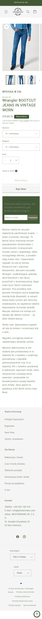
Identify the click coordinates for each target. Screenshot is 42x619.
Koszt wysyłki (24, 121)
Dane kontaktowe (29, 605)
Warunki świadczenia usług (22, 601)
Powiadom (32, 217)
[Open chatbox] (37, 614)
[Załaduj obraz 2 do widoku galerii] (21, 80)
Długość (5, 141)
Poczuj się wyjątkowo (14, 483)
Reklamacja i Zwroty (14, 457)
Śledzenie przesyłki (13, 470)
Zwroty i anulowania (14, 439)
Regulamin (9, 426)
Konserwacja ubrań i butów (17, 477)
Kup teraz (21, 189)
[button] (6, 11)
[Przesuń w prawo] (39, 80)
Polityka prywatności (22, 596)
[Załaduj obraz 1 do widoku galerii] (10, 80)
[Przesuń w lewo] (2, 80)
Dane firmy (10, 432)
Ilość (4, 154)
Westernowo (19, 589)
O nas (7, 490)
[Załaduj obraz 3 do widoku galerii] (31, 80)
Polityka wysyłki (15, 605)
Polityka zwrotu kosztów (25, 592)
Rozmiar (5, 128)
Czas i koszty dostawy (15, 464)
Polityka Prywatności (14, 419)
